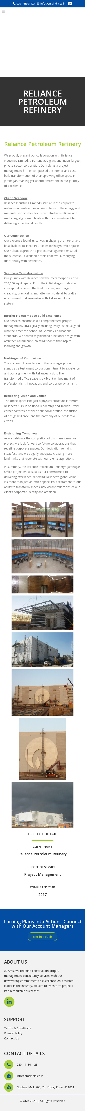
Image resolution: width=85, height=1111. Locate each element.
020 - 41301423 (26, 3)
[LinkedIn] (70, 4)
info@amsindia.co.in (52, 3)
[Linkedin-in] (9, 1002)
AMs (26, 1101)
